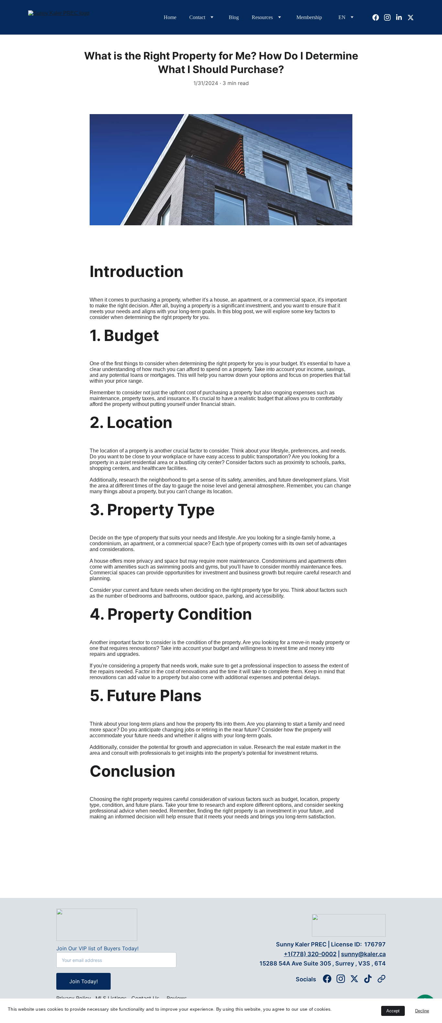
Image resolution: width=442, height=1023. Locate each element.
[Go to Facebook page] (378, 17)
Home (170, 17)
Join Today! (83, 981)
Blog (234, 17)
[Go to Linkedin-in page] (401, 17)
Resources (262, 17)
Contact (197, 17)
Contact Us (145, 998)
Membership (309, 17)
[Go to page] (381, 979)
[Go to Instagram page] (390, 17)
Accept (393, 1010)
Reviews (177, 998)
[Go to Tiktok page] (368, 979)
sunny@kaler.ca (363, 954)
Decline (422, 1010)
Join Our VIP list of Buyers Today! (97, 948)
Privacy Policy (73, 998)
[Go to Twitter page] (410, 17)
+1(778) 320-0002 (310, 954)
